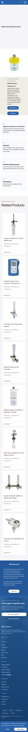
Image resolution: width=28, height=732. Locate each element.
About (3, 645)
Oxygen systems (5, 664)
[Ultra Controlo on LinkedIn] (6, 637)
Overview (3, 682)
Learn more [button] (21, 725)
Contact (3, 701)
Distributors (4, 699)
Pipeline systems (5, 672)
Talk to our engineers (13, 614)
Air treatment (4, 689)
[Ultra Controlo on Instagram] (2, 637)
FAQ (2, 655)
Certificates (4, 647)
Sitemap (3, 704)
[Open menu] (25, 2)
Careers (3, 650)
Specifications (13, 108)
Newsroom (4, 657)
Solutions (3, 684)
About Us (14, 591)
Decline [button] (7, 729)
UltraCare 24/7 (5, 696)
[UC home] (2, 2)
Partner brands (5, 687)
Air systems (4, 667)
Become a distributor (14, 618)
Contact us (13, 113)
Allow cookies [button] (20, 729)
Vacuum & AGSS (5, 669)
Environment (4, 652)
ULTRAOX (6, 674)
